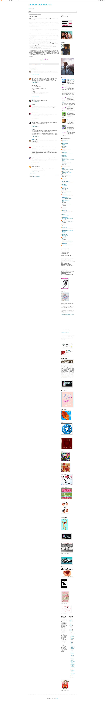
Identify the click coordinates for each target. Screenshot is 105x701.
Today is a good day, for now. (72, 656)
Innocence (63, 102)
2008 (71, 677)
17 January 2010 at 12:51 (35, 96)
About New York (64, 178)
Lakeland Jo (33, 139)
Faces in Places (64, 210)
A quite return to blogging (65, 215)
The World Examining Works (66, 162)
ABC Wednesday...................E (70, 119)
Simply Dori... (64, 194)
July (71, 639)
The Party (72, 660)
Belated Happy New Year (70, 79)
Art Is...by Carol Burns (65, 181)
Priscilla (63, 238)
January (72, 647)
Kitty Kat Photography (65, 200)
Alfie (62, 201)
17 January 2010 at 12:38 (35, 82)
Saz (32, 99)
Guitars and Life (64, 152)
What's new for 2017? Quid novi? (66, 191)
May (71, 642)
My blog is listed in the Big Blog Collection (67, 314)
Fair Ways (63, 232)
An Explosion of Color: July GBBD (66, 172)
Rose (32, 104)
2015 (71, 624)
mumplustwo (64, 237)
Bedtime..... (68, 125)
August (72, 638)
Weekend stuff (73, 667)
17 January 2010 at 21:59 (35, 153)
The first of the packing (73, 673)
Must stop (63, 144)
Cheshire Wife (64, 146)
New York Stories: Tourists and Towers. (67, 169)
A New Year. (68, 131)
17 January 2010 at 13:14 (35, 101)
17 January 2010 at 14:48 (35, 118)
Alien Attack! (68, 112)
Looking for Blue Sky (65, 197)
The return (72, 648)
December (72, 631)
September (72, 636)
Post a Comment (32, 173)
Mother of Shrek (64, 234)
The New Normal (64, 163)
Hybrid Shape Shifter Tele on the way (67, 153)
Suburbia (33, 145)
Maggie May (33, 121)
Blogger (56, 698)
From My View (64, 243)
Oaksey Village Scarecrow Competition (67, 218)
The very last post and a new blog (66, 198)
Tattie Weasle (64, 187)
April (71, 643)
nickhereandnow (65, 140)
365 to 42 (63, 214)
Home (30, 11)
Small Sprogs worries (73, 666)
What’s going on (64, 156)
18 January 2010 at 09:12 (35, 171)
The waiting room (72, 653)
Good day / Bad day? (72, 658)
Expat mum (33, 156)
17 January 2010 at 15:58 (35, 126)
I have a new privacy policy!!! (66, 175)
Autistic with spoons (65, 235)
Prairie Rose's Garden (65, 171)
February (72, 646)
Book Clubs (63, 204)
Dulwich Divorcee (65, 158)
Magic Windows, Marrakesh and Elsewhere (68, 221)
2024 (71, 617)
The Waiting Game (64, 185)
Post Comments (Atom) (36, 176)
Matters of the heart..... (65, 188)
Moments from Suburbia (40, 4)
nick (32, 129)
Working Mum (34, 69)
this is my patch (64, 227)
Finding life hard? (65, 143)
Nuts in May (33, 125)
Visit (65, 332)
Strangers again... (72, 650)
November (72, 633)
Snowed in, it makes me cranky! (72, 671)
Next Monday (72, 664)
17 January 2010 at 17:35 (35, 142)
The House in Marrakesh (66, 220)
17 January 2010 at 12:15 (35, 74)
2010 (71, 630)
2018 (71, 620)
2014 (71, 625)
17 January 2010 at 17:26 (35, 136)
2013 (71, 626)
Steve (32, 77)
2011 (71, 629)
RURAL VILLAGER (65, 217)
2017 (71, 621)
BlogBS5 (63, 168)
